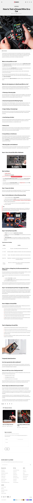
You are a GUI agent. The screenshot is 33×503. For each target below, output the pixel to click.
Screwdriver (15, 479)
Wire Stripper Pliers (16, 477)
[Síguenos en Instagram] (3, 496)
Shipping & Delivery (25, 474)
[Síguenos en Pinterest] (5, 496)
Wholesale (2, 491)
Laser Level (15, 471)
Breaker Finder (3, 474)
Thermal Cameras (15, 482)
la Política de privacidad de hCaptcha (21, 435)
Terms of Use (25, 477)
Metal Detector (15, 476)
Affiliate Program (3, 493)
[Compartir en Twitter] (7, 404)
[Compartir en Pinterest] (9, 404)
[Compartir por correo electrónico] (12, 404)
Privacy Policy (25, 479)
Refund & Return (25, 476)
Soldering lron (15, 474)
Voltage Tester (3, 476)
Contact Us (24, 471)
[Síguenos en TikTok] (10, 496)
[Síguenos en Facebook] (1, 496)
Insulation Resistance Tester (5, 482)
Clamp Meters (3, 471)
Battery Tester (3, 480)
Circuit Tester (3, 477)
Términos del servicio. (7, 436)
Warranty (2, 488)
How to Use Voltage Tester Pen (8, 424)
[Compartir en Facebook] (5, 404)
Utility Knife (14, 480)
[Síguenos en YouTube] (8, 496)
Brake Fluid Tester (3, 479)
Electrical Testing (16, 6)
